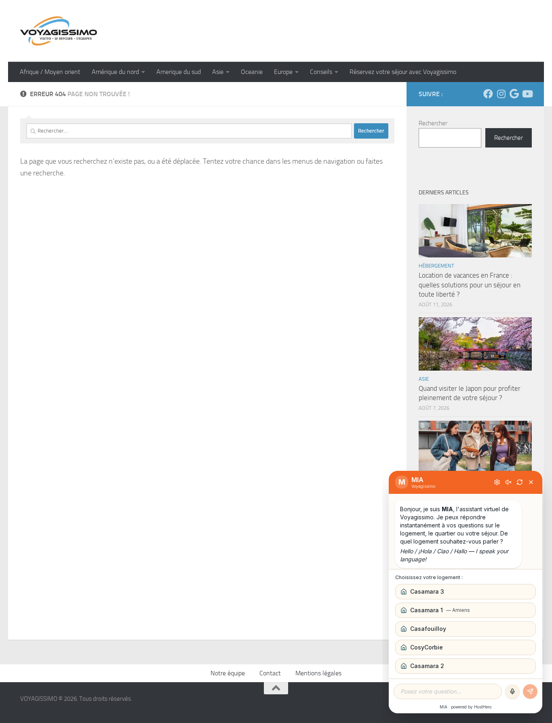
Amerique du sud (178, 72)
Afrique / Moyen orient (50, 72)
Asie (217, 72)
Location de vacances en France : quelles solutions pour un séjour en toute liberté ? (469, 284)
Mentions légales (318, 673)
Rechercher (433, 123)
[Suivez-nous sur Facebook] (488, 94)
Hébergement (436, 266)
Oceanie (252, 72)
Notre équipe (228, 673)
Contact (270, 673)
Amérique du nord (115, 72)
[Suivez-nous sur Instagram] (501, 94)
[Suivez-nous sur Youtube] (527, 94)
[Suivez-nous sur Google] (514, 94)
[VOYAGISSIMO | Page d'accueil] (58, 31)
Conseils (321, 72)
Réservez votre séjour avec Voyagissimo (403, 72)
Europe (283, 72)
